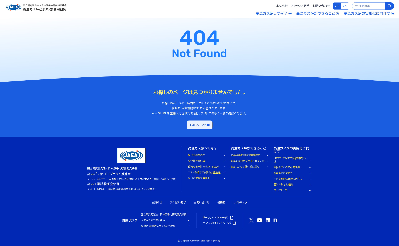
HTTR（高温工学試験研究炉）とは (291, 160)
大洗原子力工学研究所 (153, 220)
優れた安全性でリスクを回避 (203, 166)
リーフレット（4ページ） (216, 217)
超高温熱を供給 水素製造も (245, 155)
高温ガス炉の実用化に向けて (367, 13)
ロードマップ (280, 190)
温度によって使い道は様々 (245, 166)
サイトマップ (240, 202)
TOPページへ (198, 125)
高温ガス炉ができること (315, 13)
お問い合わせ (321, 5)
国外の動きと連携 (283, 184)
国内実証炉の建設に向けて (288, 178)
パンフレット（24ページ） (217, 222)
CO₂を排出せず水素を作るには (247, 161)
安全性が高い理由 (197, 161)
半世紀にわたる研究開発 (287, 167)
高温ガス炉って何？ (272, 13)
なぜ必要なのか (196, 155)
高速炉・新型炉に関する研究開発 (158, 226)
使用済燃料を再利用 (199, 178)
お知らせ (282, 5)
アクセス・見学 (300, 5)
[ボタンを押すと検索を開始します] (389, 6)
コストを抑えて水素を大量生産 (204, 172)
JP (337, 6)
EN (345, 6)
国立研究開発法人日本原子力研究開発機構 (163, 214)
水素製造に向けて (283, 173)
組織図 (221, 202)
